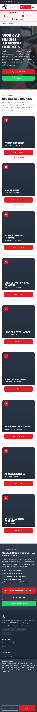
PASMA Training (7, 656)
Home (4, 23)
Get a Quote (26, 7)
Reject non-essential (9, 708)
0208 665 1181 (8, 2)
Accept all (27, 708)
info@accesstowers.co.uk (23, 2)
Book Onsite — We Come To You (20, 590)
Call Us (16, 7)
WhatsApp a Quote (20, 604)
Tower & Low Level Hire (9, 643)
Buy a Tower (6, 646)
